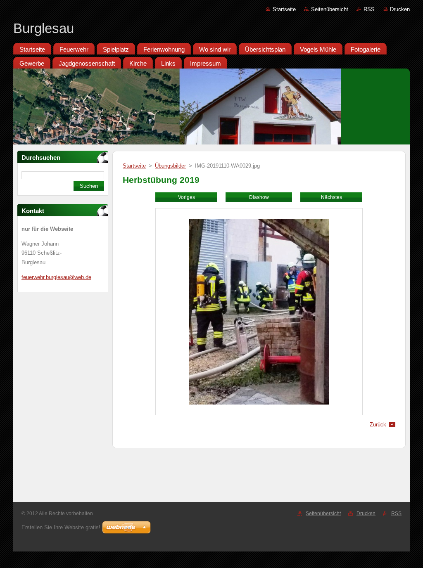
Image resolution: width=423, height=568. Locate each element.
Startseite (284, 9)
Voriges (186, 197)
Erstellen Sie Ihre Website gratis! (60, 527)
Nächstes (331, 197)
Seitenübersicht (329, 9)
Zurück (378, 424)
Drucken (400, 9)
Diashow (259, 197)
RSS (369, 9)
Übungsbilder (170, 166)
